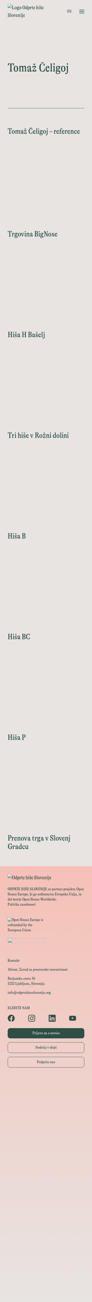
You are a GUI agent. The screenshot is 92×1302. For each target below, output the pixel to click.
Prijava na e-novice (46, 1033)
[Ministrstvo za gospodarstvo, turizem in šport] (46, 1118)
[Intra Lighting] (46, 1141)
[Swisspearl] (46, 1222)
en (69, 11)
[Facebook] (15, 1018)
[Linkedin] (56, 1018)
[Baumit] (46, 1210)
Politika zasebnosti (22, 904)
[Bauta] (46, 1256)
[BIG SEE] (46, 1291)
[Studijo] (46, 1279)
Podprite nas (46, 1062)
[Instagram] (35, 1018)
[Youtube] (76, 1018)
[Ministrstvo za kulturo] (46, 1106)
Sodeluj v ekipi (46, 1047)
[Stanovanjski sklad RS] (46, 1176)
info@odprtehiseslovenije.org (29, 992)
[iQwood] (46, 1199)
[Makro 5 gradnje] (46, 1233)
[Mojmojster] (46, 1268)
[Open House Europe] (46, 1083)
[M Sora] (46, 1164)
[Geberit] (46, 1245)
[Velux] (46, 1153)
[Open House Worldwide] (46, 1095)
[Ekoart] (46, 1187)
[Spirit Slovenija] (46, 1129)
